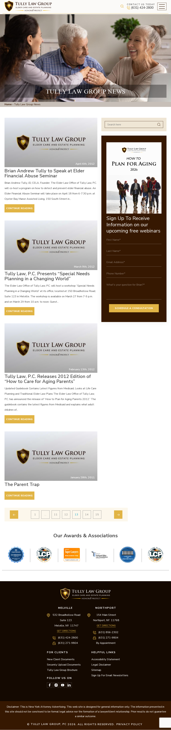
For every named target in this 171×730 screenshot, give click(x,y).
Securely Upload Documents (64, 665)
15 (97, 514)
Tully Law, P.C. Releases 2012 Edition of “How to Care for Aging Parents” (48, 379)
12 (66, 514)
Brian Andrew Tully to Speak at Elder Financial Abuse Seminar (44, 173)
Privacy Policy (129, 724)
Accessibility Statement (105, 659)
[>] (118, 514)
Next (85, 567)
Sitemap (96, 670)
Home (8, 104)
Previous (85, 544)
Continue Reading (19, 208)
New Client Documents (60, 659)
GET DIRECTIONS (66, 630)
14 (87, 514)
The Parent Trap (22, 484)
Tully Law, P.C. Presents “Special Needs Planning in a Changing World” (47, 276)
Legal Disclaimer (101, 665)
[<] (14, 514)
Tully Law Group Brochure (62, 670)
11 (56, 514)
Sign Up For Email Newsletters (109, 675)
